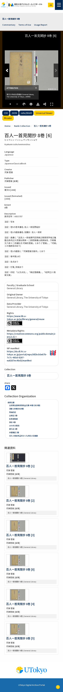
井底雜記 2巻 (14, 432)
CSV (6, 113)
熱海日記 (12, 412)
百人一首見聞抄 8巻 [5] (20, 638)
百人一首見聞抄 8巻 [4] (20, 604)
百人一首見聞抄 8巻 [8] (20, 569)
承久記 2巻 (13, 429)
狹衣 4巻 (12, 422)
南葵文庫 (11, 402)
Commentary (8, 24)
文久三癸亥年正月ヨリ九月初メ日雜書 (23, 436)
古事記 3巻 (13, 415)
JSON (14, 113)
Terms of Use (24, 24)
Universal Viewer (44, 113)
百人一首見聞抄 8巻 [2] (20, 500)
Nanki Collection (22, 125)
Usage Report (40, 24)
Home (7, 125)
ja (51, 4)
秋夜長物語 (13, 419)
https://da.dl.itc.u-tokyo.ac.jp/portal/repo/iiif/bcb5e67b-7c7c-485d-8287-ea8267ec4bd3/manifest (27, 356)
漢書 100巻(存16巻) (16, 408)
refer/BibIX (26, 113)
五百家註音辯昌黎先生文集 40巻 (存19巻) (24, 405)
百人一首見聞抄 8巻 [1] (20, 466)
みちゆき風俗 (14, 425)
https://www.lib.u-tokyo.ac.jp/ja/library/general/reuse (25, 318)
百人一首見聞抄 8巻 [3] (20, 535)
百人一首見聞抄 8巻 (11, 18)
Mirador (8, 118)
